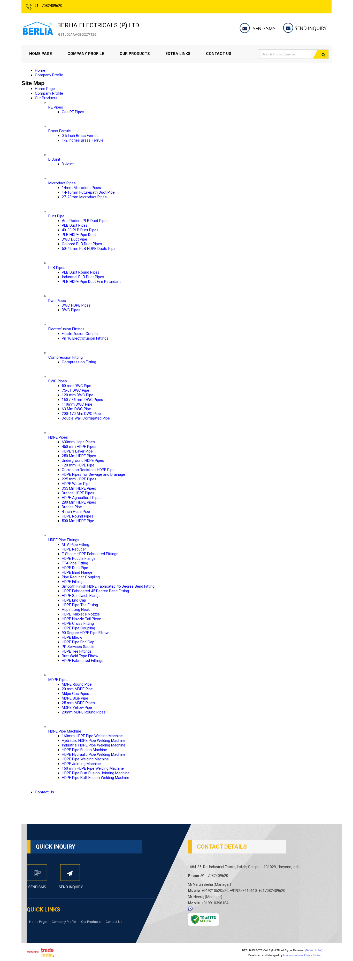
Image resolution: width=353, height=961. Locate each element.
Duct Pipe (56, 216)
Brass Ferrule (59, 131)
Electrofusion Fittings (66, 329)
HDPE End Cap (74, 600)
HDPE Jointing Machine (81, 763)
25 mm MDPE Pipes (78, 703)
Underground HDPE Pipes (83, 460)
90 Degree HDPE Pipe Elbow (85, 632)
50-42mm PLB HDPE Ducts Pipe (89, 248)
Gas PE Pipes (73, 112)
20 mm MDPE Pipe (77, 689)
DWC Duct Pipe (74, 239)
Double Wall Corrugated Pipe (86, 418)
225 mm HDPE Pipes (79, 479)
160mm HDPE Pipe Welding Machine (92, 736)
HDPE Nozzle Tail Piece (81, 619)
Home (40, 70)
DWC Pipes (71, 310)
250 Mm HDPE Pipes (79, 456)
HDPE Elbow (72, 637)
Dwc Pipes (57, 300)
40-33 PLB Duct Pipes (80, 230)
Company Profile (85, 53)
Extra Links (177, 53)
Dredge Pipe (72, 507)
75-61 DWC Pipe (75, 390)
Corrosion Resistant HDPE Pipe (88, 469)
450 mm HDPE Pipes (79, 446)
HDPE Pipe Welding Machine (85, 759)
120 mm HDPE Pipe (78, 465)
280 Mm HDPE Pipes (79, 502)
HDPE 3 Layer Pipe (77, 451)
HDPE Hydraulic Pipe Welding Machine (93, 754)
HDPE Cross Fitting (78, 623)
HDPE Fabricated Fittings (82, 660)
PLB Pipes (56, 267)
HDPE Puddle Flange (79, 558)
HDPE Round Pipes (77, 516)
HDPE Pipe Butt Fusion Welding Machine (95, 777)
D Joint (54, 159)
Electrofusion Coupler (80, 333)
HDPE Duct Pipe (75, 567)
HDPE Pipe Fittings (63, 540)
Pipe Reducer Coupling (81, 577)
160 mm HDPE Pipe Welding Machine (93, 768)
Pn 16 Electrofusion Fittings (85, 338)
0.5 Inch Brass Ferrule (80, 135)
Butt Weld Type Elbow (80, 656)
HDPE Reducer (74, 549)
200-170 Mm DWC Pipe (81, 413)
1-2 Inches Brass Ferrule (82, 140)
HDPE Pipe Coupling (78, 628)
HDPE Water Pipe (76, 483)
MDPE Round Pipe (77, 684)
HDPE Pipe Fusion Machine (84, 750)
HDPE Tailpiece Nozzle (81, 614)
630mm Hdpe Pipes (78, 442)
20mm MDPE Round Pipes (84, 712)
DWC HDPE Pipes (76, 305)
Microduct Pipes (62, 183)
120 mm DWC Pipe (77, 395)
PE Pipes (55, 107)
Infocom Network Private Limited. (302, 955)
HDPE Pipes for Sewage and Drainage (93, 474)
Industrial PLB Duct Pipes (83, 277)
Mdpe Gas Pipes (75, 693)
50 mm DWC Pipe (76, 385)
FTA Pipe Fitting (75, 563)
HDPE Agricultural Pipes (82, 497)
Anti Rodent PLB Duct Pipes (85, 220)
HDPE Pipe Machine (64, 731)
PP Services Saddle (78, 646)
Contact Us (218, 53)
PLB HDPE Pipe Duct (79, 234)
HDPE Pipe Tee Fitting (80, 605)
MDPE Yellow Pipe (77, 707)
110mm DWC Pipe (77, 404)
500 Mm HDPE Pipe (78, 521)
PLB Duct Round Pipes (80, 272)
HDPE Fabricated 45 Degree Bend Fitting (95, 591)
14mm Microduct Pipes (81, 187)
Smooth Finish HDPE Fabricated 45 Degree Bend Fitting (108, 586)
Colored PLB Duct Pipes (82, 244)
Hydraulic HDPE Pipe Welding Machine (93, 740)
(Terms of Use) (313, 950)
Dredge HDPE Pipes (78, 493)
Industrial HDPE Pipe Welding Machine (93, 745)
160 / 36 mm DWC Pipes (82, 399)
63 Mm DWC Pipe (76, 409)
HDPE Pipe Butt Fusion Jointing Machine (95, 773)
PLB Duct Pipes (75, 225)
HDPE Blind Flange (77, 572)
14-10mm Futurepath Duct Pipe (88, 192)
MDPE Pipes (58, 679)
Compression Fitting (65, 357)
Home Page (40, 53)
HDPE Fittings (73, 581)
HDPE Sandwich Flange (81, 595)
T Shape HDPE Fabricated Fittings (90, 554)
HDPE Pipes (58, 437)
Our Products (135, 53)
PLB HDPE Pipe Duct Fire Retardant (91, 281)
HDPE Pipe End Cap (78, 642)
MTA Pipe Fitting (75, 544)
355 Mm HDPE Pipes (79, 488)
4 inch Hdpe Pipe (76, 511)
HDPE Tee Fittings (77, 651)
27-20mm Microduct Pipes (84, 197)
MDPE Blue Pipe (75, 698)
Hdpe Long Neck (76, 609)
